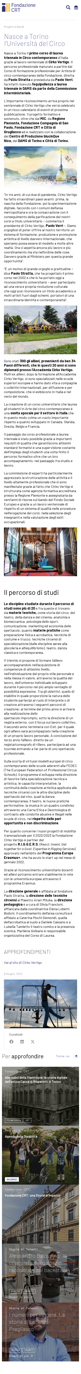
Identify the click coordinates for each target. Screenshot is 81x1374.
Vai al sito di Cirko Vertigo (23, 962)
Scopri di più (19, 1297)
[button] (68, 7)
